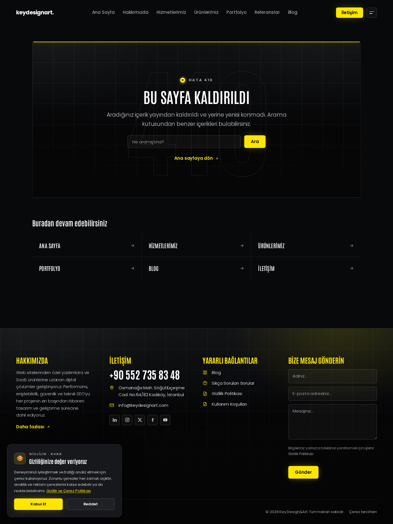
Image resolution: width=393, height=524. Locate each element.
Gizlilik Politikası (227, 393)
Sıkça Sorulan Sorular (233, 383)
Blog (292, 12)
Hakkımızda (135, 12)
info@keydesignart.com (143, 405)
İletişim (349, 12)
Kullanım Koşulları (229, 404)
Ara (255, 141)
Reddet (90, 504)
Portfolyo (236, 12)
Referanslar (267, 12)
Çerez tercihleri (363, 512)
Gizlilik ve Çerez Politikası (68, 491)
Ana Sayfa (103, 12)
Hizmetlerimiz (171, 12)
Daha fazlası (30, 427)
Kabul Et (38, 504)
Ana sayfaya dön (193, 158)
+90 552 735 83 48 (144, 374)
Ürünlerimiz (206, 12)
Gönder (303, 472)
